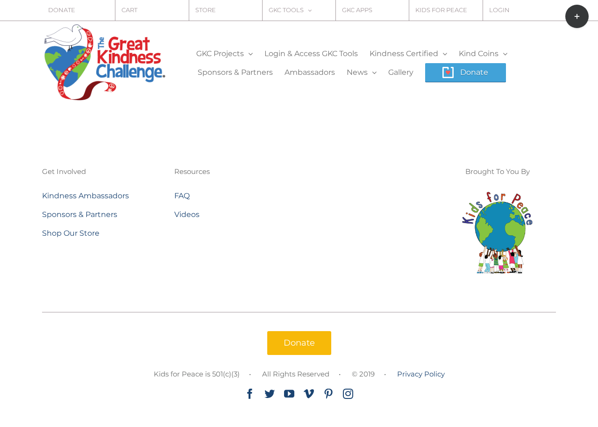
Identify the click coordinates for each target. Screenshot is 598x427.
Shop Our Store (71, 233)
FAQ (182, 195)
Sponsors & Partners (79, 214)
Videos (186, 214)
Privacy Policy (421, 373)
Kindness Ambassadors (85, 195)
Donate (299, 343)
